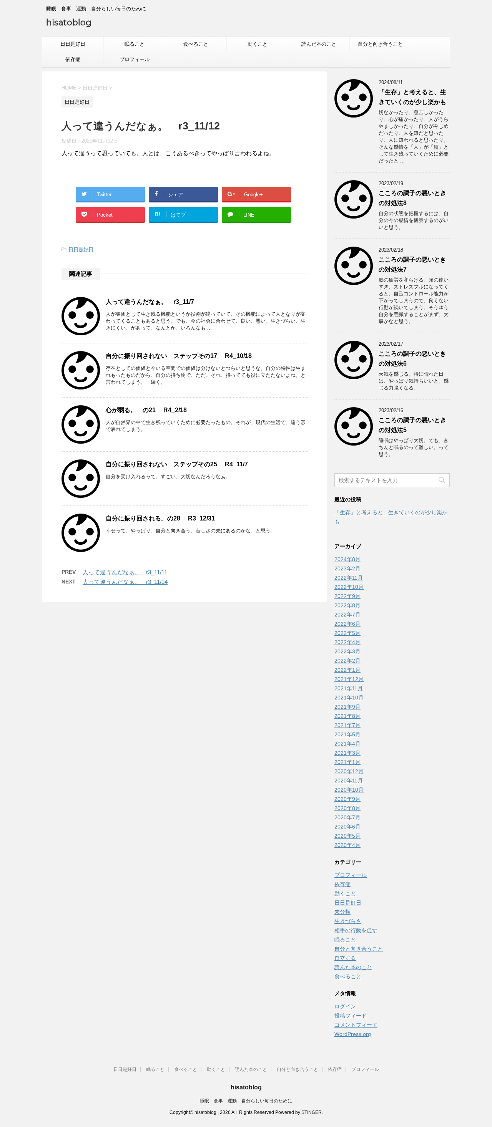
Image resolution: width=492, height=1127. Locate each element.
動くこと (258, 44)
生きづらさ (347, 921)
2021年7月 (347, 725)
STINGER (311, 1112)
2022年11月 (348, 578)
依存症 (72, 59)
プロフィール (135, 59)
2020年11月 (348, 780)
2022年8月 (347, 605)
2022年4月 (347, 642)
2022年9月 (347, 596)
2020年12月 (349, 771)
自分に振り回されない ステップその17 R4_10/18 (179, 356)
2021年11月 (348, 688)
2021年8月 (347, 716)
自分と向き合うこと (380, 44)
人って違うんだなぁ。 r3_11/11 (125, 572)
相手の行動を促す (355, 930)
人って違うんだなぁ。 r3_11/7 (150, 301)
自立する (345, 958)
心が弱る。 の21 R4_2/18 (146, 410)
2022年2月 (347, 661)
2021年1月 (347, 762)
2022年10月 (349, 587)
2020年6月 (347, 827)
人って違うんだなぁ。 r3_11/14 (125, 581)
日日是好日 (72, 44)
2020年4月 (347, 845)
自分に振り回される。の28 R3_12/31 (160, 518)
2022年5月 (347, 633)
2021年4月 (347, 744)
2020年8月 (347, 808)
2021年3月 (347, 753)
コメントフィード (355, 1025)
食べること (195, 44)
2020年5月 (347, 836)
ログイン (345, 1006)
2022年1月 (347, 670)
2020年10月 (349, 790)
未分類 (342, 912)
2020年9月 (347, 799)
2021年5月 (347, 734)
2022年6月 (347, 624)
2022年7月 (347, 615)
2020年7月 (347, 817)
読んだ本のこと (318, 44)
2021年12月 (349, 679)
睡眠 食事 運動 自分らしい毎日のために (246, 1101)
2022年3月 (347, 651)
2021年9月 (347, 707)
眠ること (135, 44)
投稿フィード (350, 1016)
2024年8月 (347, 559)
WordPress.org (352, 1034)
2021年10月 (349, 697)
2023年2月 (347, 568)
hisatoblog (68, 22)
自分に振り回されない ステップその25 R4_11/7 (177, 464)
